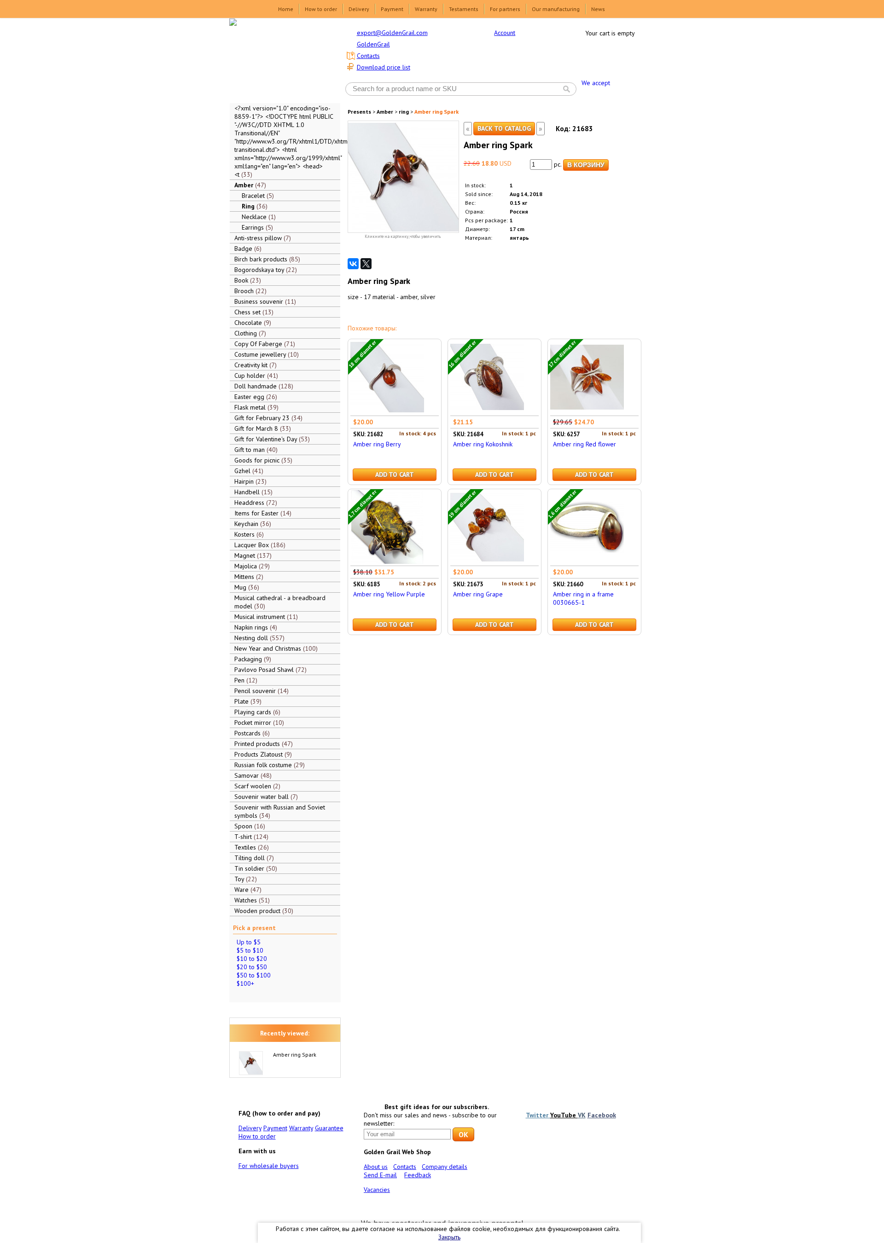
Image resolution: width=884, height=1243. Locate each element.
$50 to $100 (254, 975)
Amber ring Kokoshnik (482, 444)
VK (582, 1115)
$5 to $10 (250, 950)
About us (376, 1166)
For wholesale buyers (268, 1166)
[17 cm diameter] (587, 411)
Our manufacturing (556, 9)
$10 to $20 (252, 958)
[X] (366, 263)
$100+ (245, 983)
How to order (321, 9)
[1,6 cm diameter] (587, 561)
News (598, 9)
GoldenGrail (373, 44)
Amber (385, 111)
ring (404, 111)
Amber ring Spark (294, 1054)
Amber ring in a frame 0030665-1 (583, 598)
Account (504, 33)
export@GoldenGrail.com (392, 33)
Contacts (368, 56)
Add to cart (394, 474)
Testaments (463, 9)
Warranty (426, 9)
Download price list (383, 67)
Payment (392, 9)
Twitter (538, 1115)
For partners (505, 9)
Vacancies (377, 1189)
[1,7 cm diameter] (387, 561)
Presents (359, 111)
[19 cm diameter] (487, 561)
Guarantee (329, 1128)
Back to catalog (504, 128)
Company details (444, 1166)
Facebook (601, 1115)
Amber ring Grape (478, 594)
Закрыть (449, 1237)
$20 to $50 (252, 967)
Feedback (417, 1175)
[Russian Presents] (278, 59)
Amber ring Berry (377, 444)
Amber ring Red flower (584, 444)
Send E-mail (380, 1175)
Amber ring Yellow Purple (389, 594)
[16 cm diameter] (487, 411)
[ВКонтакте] (353, 263)
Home (285, 9)
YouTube (564, 1115)
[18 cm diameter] (387, 411)
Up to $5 (249, 942)
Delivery (359, 9)
